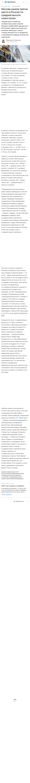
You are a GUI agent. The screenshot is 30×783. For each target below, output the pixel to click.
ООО (16, 418)
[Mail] (6, 2)
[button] (15, 54)
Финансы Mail (16, 6)
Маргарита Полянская (13, 40)
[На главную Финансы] (11, 2)
